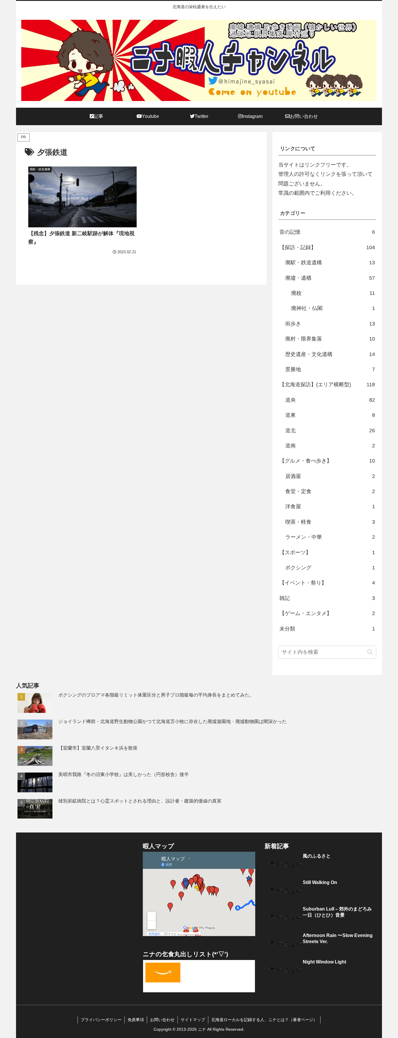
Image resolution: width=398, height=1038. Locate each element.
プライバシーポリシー (101, 1019)
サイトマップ (193, 1019)
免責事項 (136, 1019)
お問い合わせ (162, 1019)
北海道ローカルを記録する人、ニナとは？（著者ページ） (264, 1019)
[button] (370, 652)
